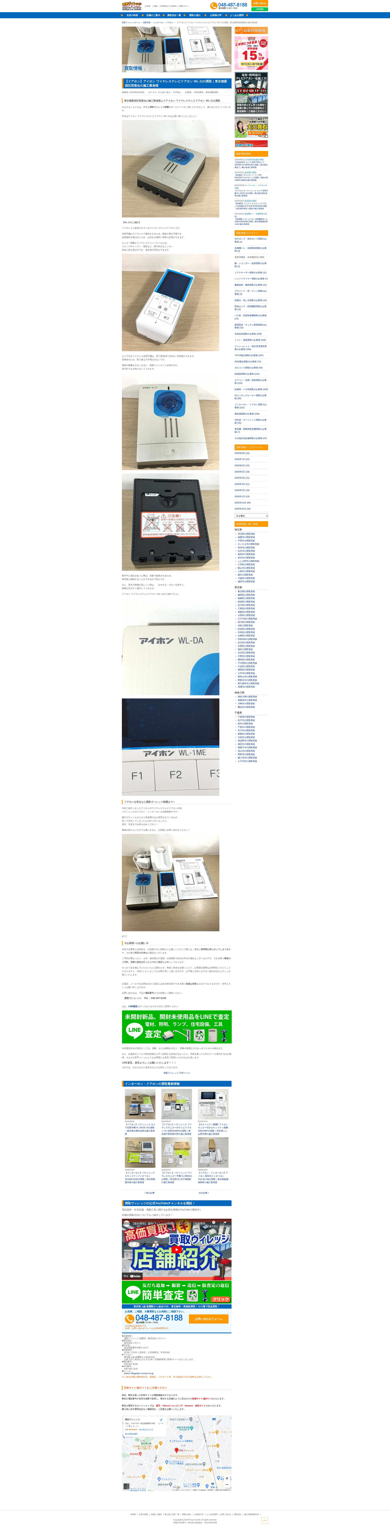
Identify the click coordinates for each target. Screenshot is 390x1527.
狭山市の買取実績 (246, 568)
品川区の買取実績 (246, 605)
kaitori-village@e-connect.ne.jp (139, 1373)
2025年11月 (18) (242, 508)
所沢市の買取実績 (246, 557)
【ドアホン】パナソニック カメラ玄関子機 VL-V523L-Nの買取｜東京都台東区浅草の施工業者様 (140, 1112)
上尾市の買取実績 (246, 571)
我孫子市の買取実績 (247, 747)
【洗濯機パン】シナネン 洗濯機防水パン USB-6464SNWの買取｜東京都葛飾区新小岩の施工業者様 (251, 221)
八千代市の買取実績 (247, 761)
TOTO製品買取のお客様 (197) (249, 355)
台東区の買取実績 (246, 635)
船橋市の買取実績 (246, 734)
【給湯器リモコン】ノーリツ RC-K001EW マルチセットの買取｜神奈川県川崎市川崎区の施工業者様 (251, 177)
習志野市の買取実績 (247, 740)
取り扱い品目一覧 (172, 1514)
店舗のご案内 (153, 15)
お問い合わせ (259, 3)
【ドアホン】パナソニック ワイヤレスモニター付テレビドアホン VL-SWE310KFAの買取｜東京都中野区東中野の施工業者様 (176, 1112)
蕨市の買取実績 (245, 575)
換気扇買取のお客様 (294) (247, 414)
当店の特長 (132, 15)
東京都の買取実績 (246, 591)
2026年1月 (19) (242, 496)
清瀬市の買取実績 (246, 687)
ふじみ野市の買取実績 (248, 561)
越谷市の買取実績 (246, 581)
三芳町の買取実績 (246, 564)
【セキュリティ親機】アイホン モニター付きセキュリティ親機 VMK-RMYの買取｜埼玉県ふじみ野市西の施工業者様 (213, 1112)
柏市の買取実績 (245, 723)
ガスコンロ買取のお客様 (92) (249, 367)
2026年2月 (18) (242, 490)
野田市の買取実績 (246, 754)
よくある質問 (237, 15)
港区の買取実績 (245, 649)
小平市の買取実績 (246, 673)
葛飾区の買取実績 (246, 612)
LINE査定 (260, 9)
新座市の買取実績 (246, 554)
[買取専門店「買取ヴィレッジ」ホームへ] (132, 10)
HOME (133, 1514)
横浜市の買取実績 (246, 707)
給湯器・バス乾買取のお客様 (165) (251, 389)
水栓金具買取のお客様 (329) (248, 334)
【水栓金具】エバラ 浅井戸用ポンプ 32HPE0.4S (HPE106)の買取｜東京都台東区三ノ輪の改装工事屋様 (251, 164)
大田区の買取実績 (246, 615)
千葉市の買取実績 (246, 727)
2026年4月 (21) (242, 478)
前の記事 (150, 1193)
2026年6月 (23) (242, 465)
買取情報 (146, 22)
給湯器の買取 (250, 172)
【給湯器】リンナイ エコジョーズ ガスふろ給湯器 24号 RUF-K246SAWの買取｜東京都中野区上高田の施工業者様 (251, 206)
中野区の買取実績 (246, 656)
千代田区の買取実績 (247, 663)
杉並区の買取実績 (246, 629)
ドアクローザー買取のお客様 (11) (251, 272)
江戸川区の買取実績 (247, 618)
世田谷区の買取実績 (247, 639)
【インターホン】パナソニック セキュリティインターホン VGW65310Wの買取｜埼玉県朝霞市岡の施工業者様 (140, 1161)
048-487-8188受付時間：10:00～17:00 (229, 6)
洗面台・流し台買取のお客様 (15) (251, 300)
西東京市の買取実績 (247, 680)
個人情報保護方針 (251, 1514)
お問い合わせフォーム (208, 1319)
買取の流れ (195, 15)
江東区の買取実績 (246, 608)
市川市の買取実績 (246, 730)
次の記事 (203, 1193)
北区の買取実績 (245, 625)
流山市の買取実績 (246, 751)
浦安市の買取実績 (246, 744)
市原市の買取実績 (246, 737)
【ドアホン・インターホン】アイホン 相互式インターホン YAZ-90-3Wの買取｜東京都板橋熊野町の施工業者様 (213, 1161)
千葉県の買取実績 (246, 716)
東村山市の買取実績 (247, 676)
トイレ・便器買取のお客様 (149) (250, 340)
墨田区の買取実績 (246, 669)
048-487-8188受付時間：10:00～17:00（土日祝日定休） (154, 1319)
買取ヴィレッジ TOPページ (177, 1073)
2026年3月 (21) (242, 484)
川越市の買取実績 (246, 578)
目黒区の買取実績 (246, 646)
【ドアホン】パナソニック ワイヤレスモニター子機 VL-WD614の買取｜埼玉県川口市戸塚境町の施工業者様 (176, 1161)
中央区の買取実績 (246, 666)
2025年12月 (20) (243, 502)
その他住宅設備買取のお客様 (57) (251, 438)
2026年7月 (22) (242, 459)
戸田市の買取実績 (246, 540)
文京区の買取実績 (246, 652)
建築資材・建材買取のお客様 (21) (251, 285)
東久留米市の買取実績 (248, 683)
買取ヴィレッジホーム (131, 22)
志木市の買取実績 (246, 551)
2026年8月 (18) (242, 453)
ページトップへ (264, 1520)
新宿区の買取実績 (246, 601)
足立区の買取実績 (246, 642)
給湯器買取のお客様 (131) (247, 374)
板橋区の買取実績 (246, 598)
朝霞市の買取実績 (246, 537)
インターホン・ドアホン (163, 22)
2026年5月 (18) (242, 472)
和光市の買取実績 (246, 547)
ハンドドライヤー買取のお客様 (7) (251, 278)
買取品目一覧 (174, 15)
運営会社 (237, 1514)
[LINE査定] (177, 1042)
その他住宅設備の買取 (254, 160)
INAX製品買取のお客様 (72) (248, 361)
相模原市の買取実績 (247, 700)
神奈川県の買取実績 (247, 696)
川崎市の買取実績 (246, 703)
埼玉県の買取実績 (246, 534)
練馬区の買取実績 (246, 595)
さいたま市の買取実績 (248, 544)
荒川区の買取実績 (246, 622)
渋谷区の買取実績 (246, 632)
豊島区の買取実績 (246, 659)
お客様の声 (216, 15)
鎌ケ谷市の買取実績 (247, 757)
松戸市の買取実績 (246, 720)
